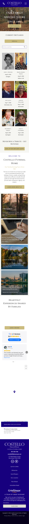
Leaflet (5, 421)
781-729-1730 (14, 451)
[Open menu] (26, 3)
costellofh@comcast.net (14, 454)
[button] (2, 352)
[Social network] (16, 461)
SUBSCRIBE (14, 506)
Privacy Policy (7, 515)
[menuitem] (14, 470)
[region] (14, 393)
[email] (12, 461)
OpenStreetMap (13, 421)
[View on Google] (5, 347)
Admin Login (22, 515)
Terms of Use (15, 515)
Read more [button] (7, 357)
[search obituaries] (25, 47)
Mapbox (26, 421)
